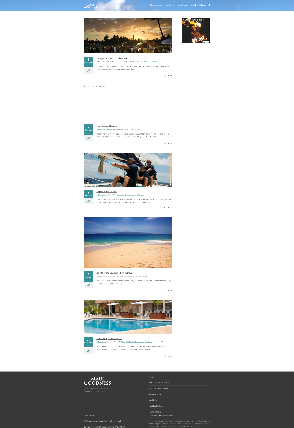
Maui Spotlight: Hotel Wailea (109, 338)
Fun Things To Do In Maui (159, 382)
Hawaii (124, 61)
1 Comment (153, 61)
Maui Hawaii (102, 61)
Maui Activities (134, 61)
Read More (167, 76)
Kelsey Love (102, 129)
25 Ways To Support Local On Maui (112, 58)
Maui (127, 61)
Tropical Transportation (106, 191)
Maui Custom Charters (106, 126)
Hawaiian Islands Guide (158, 388)
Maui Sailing (121, 195)
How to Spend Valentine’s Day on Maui (114, 273)
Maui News (153, 400)
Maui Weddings (155, 412)
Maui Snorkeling (130, 195)
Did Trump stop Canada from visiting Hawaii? (103, 421)
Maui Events (133, 276)
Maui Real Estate (156, 406)
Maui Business (143, 61)
